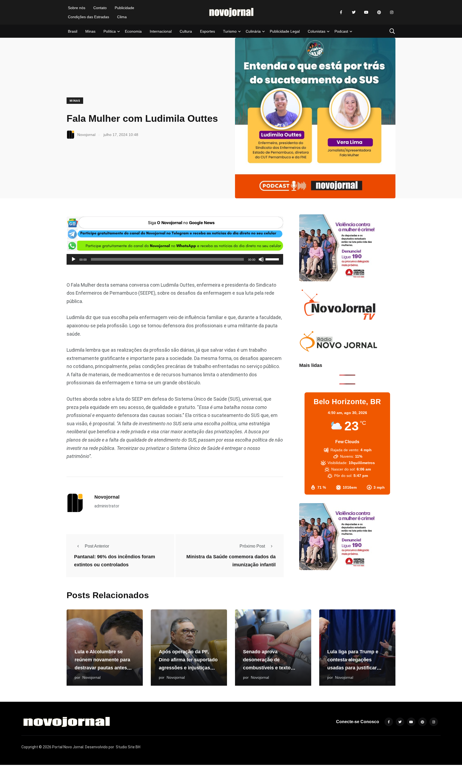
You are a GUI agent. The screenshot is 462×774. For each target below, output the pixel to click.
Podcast (341, 31)
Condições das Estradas (88, 17)
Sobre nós (76, 8)
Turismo (230, 31)
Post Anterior (97, 546)
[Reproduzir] (73, 259)
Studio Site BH (128, 747)
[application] (175, 259)
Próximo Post (252, 546)
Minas (90, 31)
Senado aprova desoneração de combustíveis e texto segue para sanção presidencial (267, 667)
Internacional (161, 31)
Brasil (72, 31)
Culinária (253, 31)
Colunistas (316, 31)
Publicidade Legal (285, 31)
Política (109, 31)
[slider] (272, 259)
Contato (100, 8)
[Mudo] (261, 259)
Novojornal (107, 497)
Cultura (186, 31)
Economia (133, 31)
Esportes (207, 31)
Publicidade (124, 8)
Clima (122, 17)
